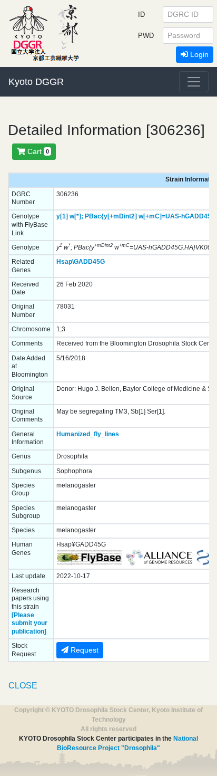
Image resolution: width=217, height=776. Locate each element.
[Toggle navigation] (194, 81)
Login (198, 54)
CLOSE (22, 685)
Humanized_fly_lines (87, 434)
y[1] (62, 216)
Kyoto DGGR (36, 81)
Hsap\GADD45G (80, 261)
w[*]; (76, 216)
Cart (37, 151)
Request (83, 650)
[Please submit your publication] (29, 623)
